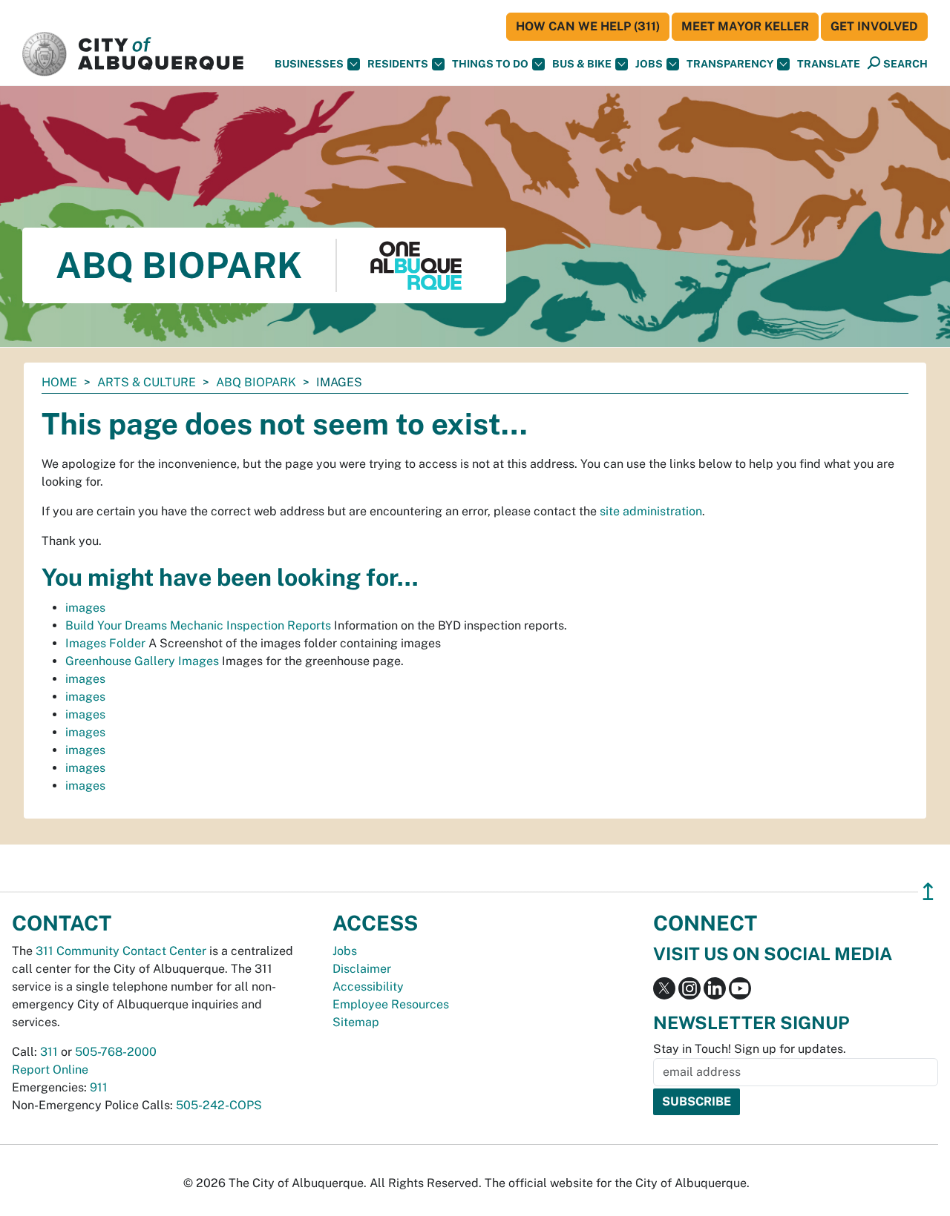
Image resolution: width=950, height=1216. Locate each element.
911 (99, 1087)
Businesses (309, 64)
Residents (397, 64)
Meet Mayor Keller (745, 26)
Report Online (50, 1070)
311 (49, 1052)
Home (59, 382)
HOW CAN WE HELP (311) (588, 26)
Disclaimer (361, 969)
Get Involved (874, 26)
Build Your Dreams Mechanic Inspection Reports (198, 625)
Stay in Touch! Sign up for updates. (749, 1049)
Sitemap (355, 1022)
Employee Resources (390, 1004)
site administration (651, 511)
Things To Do (490, 64)
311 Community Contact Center (121, 951)
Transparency (730, 64)
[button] (828, 64)
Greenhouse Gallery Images (142, 661)
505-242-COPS (219, 1105)
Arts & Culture (146, 382)
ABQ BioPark (256, 382)
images (85, 608)
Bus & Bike (582, 64)
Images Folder (105, 643)
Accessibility (368, 986)
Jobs (649, 64)
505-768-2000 (116, 1052)
